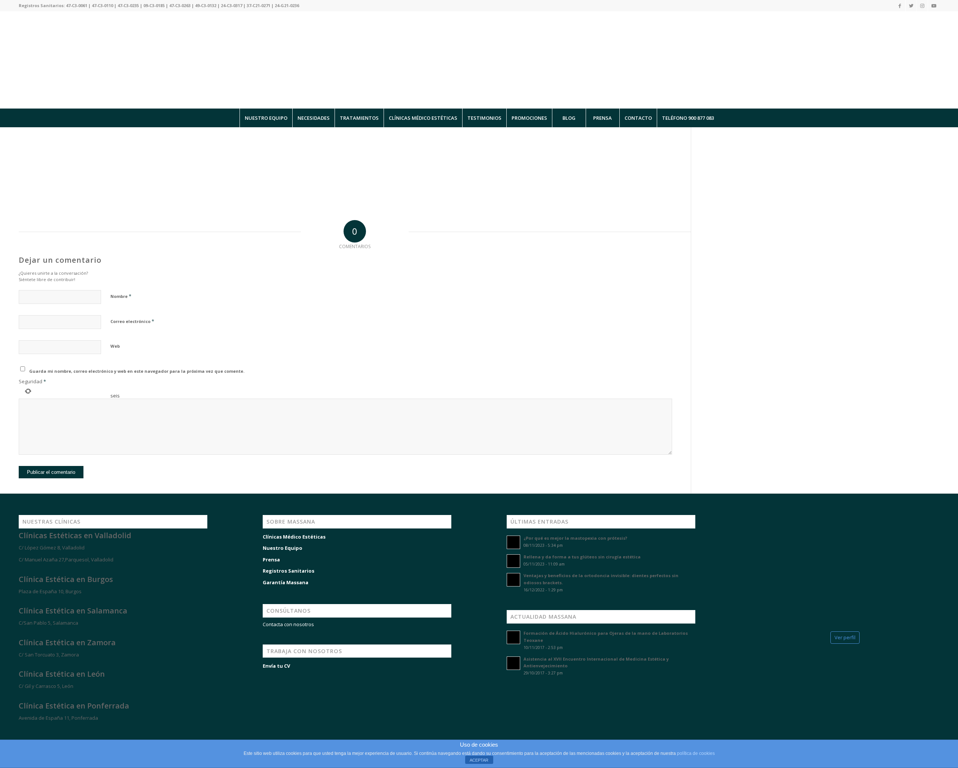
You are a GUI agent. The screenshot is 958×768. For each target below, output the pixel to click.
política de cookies (696, 753)
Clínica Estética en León (62, 674)
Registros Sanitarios (288, 570)
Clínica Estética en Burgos (66, 579)
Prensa (271, 559)
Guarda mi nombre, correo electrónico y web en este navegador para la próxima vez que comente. (136, 371)
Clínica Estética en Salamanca (73, 611)
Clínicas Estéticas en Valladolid (75, 535)
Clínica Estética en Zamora (67, 642)
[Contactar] (59, 731)
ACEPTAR (479, 760)
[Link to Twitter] (911, 5)
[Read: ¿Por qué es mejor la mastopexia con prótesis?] (513, 542)
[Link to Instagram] (922, 5)
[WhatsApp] (14, 731)
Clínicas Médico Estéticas (294, 536)
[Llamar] (37, 731)
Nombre (120, 296)
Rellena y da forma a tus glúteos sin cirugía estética (582, 557)
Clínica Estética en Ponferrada (74, 706)
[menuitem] (266, 118)
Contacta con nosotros (288, 624)
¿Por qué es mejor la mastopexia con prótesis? (575, 538)
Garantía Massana (285, 582)
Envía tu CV (276, 665)
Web (115, 346)
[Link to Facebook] (899, 5)
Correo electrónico (132, 321)
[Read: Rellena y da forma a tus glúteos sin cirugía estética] (513, 561)
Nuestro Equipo (282, 548)
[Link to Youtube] (933, 5)
